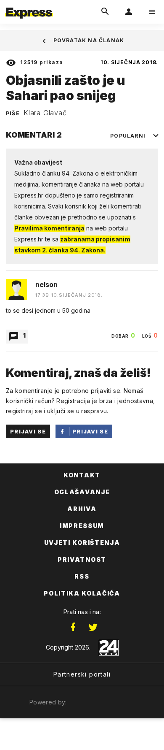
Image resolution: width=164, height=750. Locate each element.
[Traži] (105, 12)
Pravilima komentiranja (49, 228)
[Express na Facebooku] (73, 627)
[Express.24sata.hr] (29, 5)
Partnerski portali (82, 674)
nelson (46, 284)
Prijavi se (28, 431)
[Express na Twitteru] (93, 627)
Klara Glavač (45, 112)
